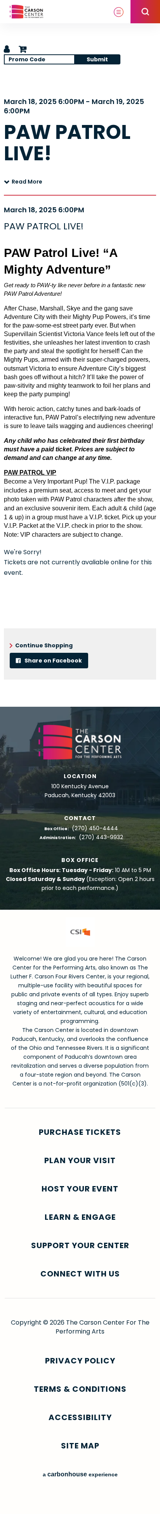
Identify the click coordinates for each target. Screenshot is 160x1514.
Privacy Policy (80, 1360)
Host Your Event (80, 1188)
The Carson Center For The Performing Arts (26, 12)
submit (97, 59)
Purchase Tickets (80, 1132)
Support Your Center (80, 1245)
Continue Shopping (44, 645)
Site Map (80, 1445)
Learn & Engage (80, 1217)
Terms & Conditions (80, 1389)
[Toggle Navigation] (118, 12)
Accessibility (80, 1417)
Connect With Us (80, 1273)
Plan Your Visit (80, 1160)
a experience (80, 1474)
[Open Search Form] (145, 12)
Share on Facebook (52, 660)
